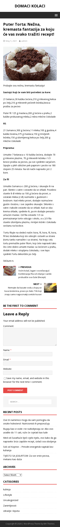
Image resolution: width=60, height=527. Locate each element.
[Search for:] (30, 402)
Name (6, 350)
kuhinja (7, 489)
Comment (8, 326)
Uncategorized (10, 500)
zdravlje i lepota (11, 510)
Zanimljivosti (9, 505)
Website (7, 368)
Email (6, 359)
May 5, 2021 (11, 40)
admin (24, 40)
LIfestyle (7, 494)
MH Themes (49, 523)
